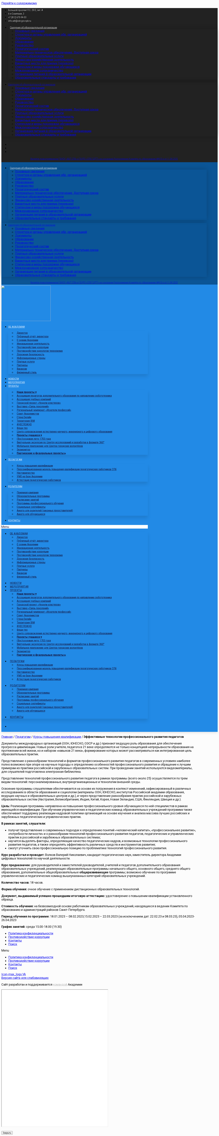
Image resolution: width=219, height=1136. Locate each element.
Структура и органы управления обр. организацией (51, 34)
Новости (13, 378)
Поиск (12, 944)
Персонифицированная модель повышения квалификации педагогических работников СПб (67, 469)
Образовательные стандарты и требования (45, 77)
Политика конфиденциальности (30, 933)
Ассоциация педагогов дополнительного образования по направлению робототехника (64, 395)
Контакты (14, 520)
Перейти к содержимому (19, 3)
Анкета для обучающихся (31, 514)
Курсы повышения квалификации (57, 737)
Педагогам (15, 459)
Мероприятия (16, 382)
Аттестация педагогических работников (39, 480)
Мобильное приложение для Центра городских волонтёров (50, 446)
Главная (7, 737)
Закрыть (7, 1133)
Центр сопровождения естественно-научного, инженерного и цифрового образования (64, 431)
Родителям (15, 486)
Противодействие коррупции (29, 937)
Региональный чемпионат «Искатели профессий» (44, 410)
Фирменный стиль (27, 372)
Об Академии (16, 326)
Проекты (13, 386)
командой (60, 984)
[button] (74, 527)
